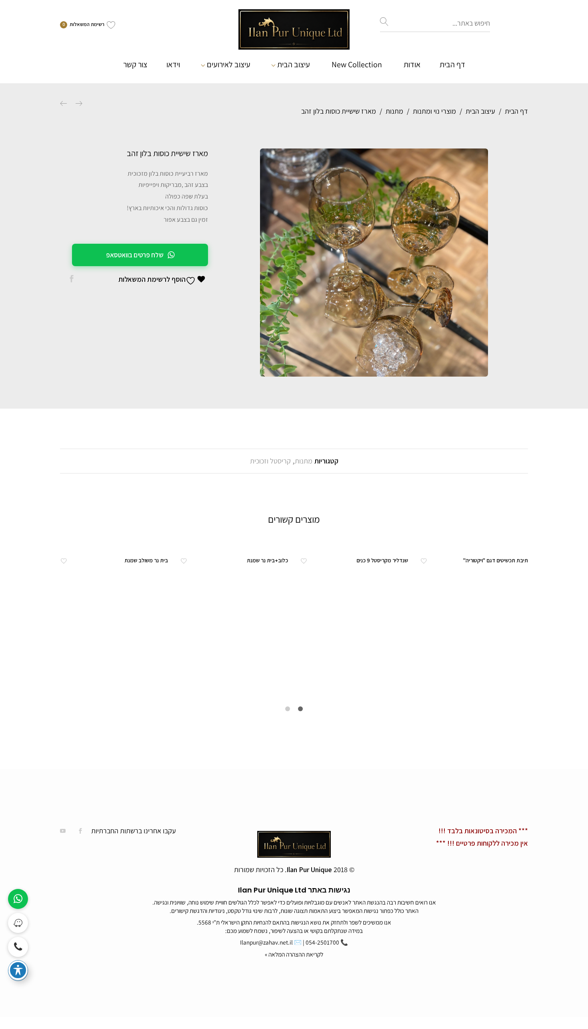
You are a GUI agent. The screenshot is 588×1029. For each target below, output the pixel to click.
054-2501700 (322, 942)
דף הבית (452, 64)
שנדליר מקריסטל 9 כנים (382, 560)
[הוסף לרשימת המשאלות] (423, 560)
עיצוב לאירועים (228, 64)
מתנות (303, 460)
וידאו (173, 64)
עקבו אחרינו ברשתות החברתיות (133, 830)
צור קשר (135, 64)
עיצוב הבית (293, 64)
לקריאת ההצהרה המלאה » (294, 954)
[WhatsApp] (18, 899)
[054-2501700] (18, 947)
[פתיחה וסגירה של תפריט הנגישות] (18, 970)
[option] (374, 262)
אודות (412, 64)
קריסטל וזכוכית (270, 460)
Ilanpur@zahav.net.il (266, 942)
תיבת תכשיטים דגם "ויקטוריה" (495, 560)
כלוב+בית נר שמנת (267, 560)
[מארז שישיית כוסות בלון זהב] (71, 279)
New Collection (357, 65)
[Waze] (18, 923)
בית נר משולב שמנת (146, 560)
